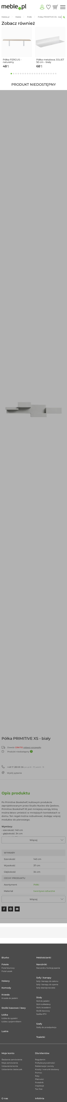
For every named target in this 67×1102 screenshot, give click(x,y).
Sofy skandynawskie (45, 988)
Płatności (39, 1079)
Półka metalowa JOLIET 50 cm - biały (50, 60)
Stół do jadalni (42, 1001)
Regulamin (40, 1059)
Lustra (5, 1031)
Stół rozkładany (43, 1004)
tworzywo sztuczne (44, 891)
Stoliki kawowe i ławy (14, 1007)
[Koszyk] (55, 7)
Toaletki (40, 1037)
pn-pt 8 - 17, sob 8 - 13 (25, 767)
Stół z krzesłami (43, 1007)
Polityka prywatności (45, 1063)
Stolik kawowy (43, 1011)
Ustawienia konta (10, 1066)
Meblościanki (43, 957)
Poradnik (39, 1082)
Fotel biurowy (8, 968)
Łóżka (5, 1014)
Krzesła (6, 994)
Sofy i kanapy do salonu (47, 981)
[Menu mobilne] (62, 7)
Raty (37, 1076)
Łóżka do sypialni (9, 1018)
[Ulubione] (48, 7)
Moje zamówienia (10, 1063)
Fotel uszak (7, 971)
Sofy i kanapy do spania (47, 984)
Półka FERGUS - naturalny (12, 60)
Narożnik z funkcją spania (48, 968)
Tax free (38, 1089)
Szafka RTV (41, 1014)
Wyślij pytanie (14, 773)
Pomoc (38, 1072)
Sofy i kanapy (43, 977)
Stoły (39, 997)
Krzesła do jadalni (10, 998)
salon (36, 897)
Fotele (5, 964)
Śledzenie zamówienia (12, 1059)
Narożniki (41, 964)
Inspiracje (39, 1086)
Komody (6, 987)
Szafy (39, 1023)
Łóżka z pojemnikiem (11, 1021)
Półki (36, 884)
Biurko (5, 957)
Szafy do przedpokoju (46, 1027)
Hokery (6, 981)
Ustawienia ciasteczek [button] (12, 1069)
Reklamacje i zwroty (44, 1066)
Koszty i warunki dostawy (47, 1069)
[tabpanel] (17, 48)
